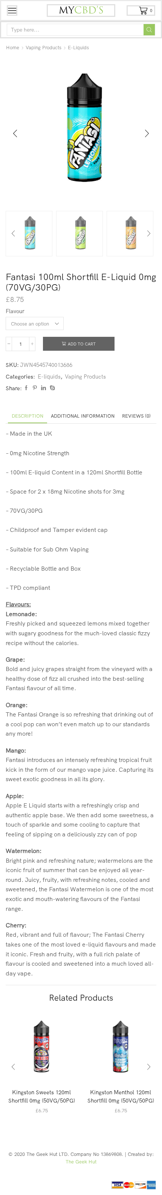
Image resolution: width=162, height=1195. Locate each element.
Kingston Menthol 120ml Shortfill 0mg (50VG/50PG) (120, 1096)
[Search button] (149, 29)
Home (12, 47)
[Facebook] (26, 388)
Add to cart (82, 344)
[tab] (27, 416)
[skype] (51, 388)
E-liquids (78, 47)
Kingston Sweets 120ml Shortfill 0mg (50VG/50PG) (41, 1096)
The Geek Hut (81, 1162)
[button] (15, 133)
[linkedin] (43, 388)
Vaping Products (43, 47)
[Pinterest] (35, 388)
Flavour (15, 311)
